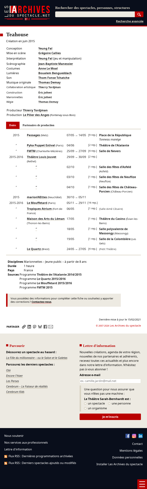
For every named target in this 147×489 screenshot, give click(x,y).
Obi (8, 370)
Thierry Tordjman (49, 87)
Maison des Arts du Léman (46, 219)
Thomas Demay (49, 82)
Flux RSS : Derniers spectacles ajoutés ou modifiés (42, 463)
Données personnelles (127, 457)
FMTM (31, 151)
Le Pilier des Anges (36, 115)
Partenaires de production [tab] (38, 125)
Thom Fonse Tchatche (53, 78)
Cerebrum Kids (15, 392)
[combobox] (95, 14)
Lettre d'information (18, 449)
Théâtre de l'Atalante (59, 274)
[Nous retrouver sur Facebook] (127, 437)
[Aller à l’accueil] (27, 19)
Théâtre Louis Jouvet (41, 157)
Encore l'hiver (14, 376)
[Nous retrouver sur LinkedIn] (140, 437)
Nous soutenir (14, 436)
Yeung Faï (45, 48)
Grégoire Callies (49, 53)
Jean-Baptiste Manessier (55, 64)
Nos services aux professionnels (26, 442)
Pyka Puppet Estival (41, 145)
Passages (33, 135)
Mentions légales (131, 451)
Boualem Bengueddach (55, 73)
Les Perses (12, 381)
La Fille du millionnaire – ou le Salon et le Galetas (36, 358)
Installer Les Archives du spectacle (119, 464)
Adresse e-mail (90, 375)
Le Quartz (34, 249)
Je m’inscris (110, 417)
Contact (137, 444)
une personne (121, 403)
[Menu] (142, 484)
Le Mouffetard (37, 203)
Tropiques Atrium (39, 209)
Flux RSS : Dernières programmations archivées (41, 456)
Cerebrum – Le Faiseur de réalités (27, 386)
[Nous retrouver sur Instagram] (134, 437)
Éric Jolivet (45, 92)
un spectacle (96, 403)
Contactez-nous (41, 301)
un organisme (97, 408)
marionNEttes (37, 197)
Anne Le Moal (48, 68)
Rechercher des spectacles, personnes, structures (92, 8)
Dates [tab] (12, 125)
